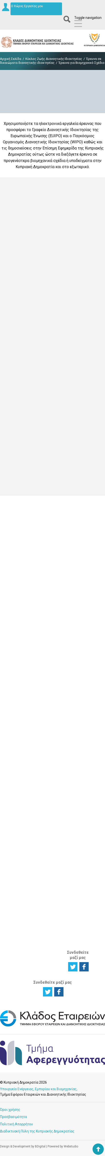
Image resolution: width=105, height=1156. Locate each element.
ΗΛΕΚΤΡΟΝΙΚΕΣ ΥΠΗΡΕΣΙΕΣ (81, 647)
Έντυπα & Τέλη (75, 704)
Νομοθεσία (76, 722)
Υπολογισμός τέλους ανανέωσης (79, 812)
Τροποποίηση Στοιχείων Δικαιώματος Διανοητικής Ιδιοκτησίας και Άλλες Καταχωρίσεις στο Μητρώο (48, 796)
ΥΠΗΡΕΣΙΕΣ (45, 739)
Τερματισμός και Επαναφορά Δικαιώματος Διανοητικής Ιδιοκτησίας (47, 839)
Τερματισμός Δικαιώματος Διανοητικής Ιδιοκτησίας (16, 727)
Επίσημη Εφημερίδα (22, 431)
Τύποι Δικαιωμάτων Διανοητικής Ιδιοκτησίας (17, 790)
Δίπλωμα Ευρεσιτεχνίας (49, 694)
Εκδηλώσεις (78, 739)
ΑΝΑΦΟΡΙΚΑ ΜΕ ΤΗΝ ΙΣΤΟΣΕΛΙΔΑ (77, 931)
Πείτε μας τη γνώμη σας (52, 616)
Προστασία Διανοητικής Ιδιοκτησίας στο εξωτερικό (16, 875)
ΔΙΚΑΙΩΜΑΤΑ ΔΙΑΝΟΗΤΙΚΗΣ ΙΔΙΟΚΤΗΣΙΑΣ (48, 650)
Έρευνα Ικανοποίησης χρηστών (53, 583)
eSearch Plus (16, 278)
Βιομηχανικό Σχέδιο (47, 714)
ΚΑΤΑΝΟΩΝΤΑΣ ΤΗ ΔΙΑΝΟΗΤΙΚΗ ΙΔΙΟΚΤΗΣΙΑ (18, 755)
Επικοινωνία (78, 838)
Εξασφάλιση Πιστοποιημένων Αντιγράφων (50, 820)
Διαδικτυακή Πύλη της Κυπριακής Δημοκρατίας (37, 1131)
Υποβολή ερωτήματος (53, 517)
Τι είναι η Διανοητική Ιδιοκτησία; (15, 775)
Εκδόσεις (75, 745)
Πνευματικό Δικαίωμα (46, 723)
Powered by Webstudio (63, 1146)
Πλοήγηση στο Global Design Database (52, 399)
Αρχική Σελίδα (10, 59)
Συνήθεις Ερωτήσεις (77, 787)
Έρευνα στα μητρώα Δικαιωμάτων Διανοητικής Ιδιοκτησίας (17, 839)
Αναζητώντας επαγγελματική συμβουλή (18, 857)
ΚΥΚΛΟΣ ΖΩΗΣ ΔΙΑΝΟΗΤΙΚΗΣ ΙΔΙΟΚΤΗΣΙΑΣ (17, 652)
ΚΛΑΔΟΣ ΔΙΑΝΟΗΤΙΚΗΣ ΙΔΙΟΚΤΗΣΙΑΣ (79, 905)
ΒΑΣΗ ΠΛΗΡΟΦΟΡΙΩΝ (80, 691)
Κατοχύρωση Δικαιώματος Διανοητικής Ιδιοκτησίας (16, 691)
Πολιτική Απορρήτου (16, 1124)
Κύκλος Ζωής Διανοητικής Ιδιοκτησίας (53, 59)
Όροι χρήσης (10, 1110)
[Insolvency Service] (52, 1064)
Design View (15, 200)
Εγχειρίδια (76, 751)
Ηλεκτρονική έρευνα (78, 659)
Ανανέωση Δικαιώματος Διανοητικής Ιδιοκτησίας (47, 771)
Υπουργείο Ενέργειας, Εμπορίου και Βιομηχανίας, (38, 1089)
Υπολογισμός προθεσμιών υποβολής (79, 798)
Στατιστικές (78, 734)
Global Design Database (26, 355)
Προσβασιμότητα (13, 1117)
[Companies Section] (52, 1026)
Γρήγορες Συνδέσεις (76, 759)
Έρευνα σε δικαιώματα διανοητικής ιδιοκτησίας (50, 61)
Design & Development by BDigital (22, 1146)
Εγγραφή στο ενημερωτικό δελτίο (52, 550)
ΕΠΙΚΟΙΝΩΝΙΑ (78, 830)
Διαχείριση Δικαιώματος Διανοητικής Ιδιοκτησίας (16, 709)
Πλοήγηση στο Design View (40, 251)
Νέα (71, 728)
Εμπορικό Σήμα (44, 704)
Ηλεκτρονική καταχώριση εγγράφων (78, 671)
